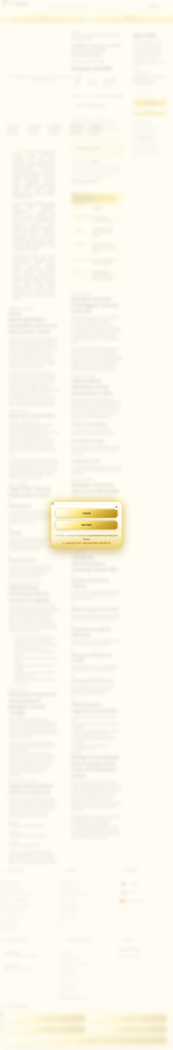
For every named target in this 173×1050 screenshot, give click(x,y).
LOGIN (86, 513)
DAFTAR (86, 525)
